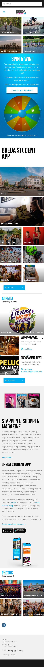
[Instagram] (4, 625)
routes (19, 77)
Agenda (7, 298)
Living (3, 193)
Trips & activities (8, 242)
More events (10, 380)
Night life (5, 280)
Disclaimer (5, 644)
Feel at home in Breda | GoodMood (33, 32)
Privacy (4, 639)
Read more (6, 457)
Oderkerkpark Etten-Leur (32, 371)
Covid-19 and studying (10, 51)
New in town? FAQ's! (9, 261)
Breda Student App (10, 646)
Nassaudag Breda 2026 (33, 595)
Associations (29, 51)
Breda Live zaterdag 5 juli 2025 (33, 614)
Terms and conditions (9, 642)
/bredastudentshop (12, 70)
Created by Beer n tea (9, 655)
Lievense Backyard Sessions (7, 332)
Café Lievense (37, 332)
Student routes (7, 32)
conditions (21, 84)
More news (9, 288)
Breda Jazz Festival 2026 (10, 595)
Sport (26, 261)
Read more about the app (13, 524)
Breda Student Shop (9, 223)
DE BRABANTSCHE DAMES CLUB (10, 614)
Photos (7, 572)
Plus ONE (27, 242)
